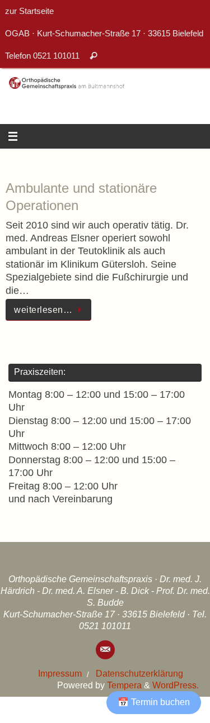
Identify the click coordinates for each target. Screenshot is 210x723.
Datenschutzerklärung (139, 673)
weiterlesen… (43, 310)
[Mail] (105, 649)
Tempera (124, 685)
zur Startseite (29, 11)
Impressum (60, 673)
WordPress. (175, 685)
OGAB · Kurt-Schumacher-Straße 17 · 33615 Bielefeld (104, 33)
